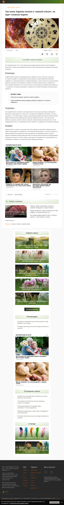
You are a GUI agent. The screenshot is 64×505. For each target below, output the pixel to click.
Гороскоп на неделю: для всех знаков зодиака (25, 97)
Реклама (25, 480)
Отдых (32, 483)
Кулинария (33, 477)
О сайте (25, 477)
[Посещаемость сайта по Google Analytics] (5, 492)
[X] (47, 54)
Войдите (8, 224)
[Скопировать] (57, 54)
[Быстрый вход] (57, 1)
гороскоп (10, 194)
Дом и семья (34, 470)
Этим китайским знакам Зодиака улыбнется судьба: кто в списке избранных (30, 101)
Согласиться (54, 502)
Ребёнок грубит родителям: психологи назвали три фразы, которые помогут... (42, 207)
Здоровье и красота (36, 472)
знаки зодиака (18, 194)
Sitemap (25, 485)
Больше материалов (32, 309)
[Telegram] (42, 54)
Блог (24, 475)
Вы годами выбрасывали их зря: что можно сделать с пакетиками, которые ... (43, 216)
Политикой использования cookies (19, 503)
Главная (25, 470)
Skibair (56, 50)
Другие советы (34, 488)
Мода (32, 475)
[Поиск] (53, 1)
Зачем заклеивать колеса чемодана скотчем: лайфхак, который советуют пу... (44, 211)
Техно (32, 480)
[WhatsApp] (52, 54)
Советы (25, 472)
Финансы (33, 485)
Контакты (25, 483)
